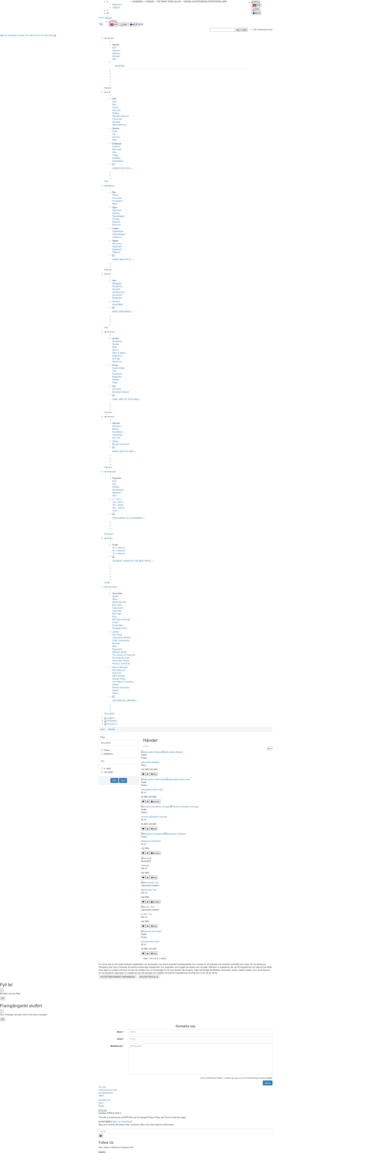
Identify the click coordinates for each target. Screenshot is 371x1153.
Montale (116, 643)
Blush (114, 203)
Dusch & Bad (118, 367)
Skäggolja (116, 283)
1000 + (115, 510)
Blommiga (116, 149)
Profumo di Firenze (121, 663)
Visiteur (115, 684)
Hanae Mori (117, 625)
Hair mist (116, 110)
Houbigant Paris (119, 628)
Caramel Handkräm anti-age (154, 816)
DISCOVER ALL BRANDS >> (125, 700)
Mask (114, 346)
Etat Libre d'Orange (121, 619)
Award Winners (119, 124)
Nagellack (116, 249)
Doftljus (115, 113)
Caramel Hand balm (150, 941)
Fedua (115, 622)
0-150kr (107, 768)
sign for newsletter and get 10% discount (27, 35)
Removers (117, 243)
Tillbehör (116, 252)
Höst (114, 139)
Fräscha (116, 146)
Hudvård (116, 50)
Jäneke (115, 631)
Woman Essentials (120, 687)
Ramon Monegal (120, 667)
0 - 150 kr (116, 499)
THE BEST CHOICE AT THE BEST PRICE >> (133, 560)
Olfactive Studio (119, 651)
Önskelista (112, 720)
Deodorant (117, 294)
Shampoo (116, 426)
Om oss (102, 1086)
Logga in (116, 7)
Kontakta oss (104, 1099)
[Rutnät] (144, 746)
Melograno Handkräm (151, 840)
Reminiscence (118, 670)
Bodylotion (117, 297)
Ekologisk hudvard (120, 391)
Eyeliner (116, 213)
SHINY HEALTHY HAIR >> (124, 451)
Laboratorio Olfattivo (121, 637)
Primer (115, 195)
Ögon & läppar (119, 352)
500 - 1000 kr (118, 507)
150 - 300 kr (117, 502)
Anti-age (116, 358)
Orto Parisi (117, 634)
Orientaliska (117, 160)
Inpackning (117, 434)
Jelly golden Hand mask (152, 789)
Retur (101, 1102)
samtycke (242, 1078)
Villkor (101, 1095)
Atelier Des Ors (119, 602)
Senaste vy (112, 723)
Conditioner (117, 431)
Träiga (115, 155)
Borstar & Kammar (120, 444)
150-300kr (108, 772)
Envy (114, 616)
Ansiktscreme (118, 291)
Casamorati (117, 607)
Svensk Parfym (119, 678)
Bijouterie (116, 492)
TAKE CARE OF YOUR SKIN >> (126, 399)
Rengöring (117, 286)
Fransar (116, 218)
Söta (114, 152)
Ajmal (114, 599)
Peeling (115, 344)
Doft (114, 47)
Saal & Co (116, 672)
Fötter (115, 382)
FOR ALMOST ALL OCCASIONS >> (128, 517)
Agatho (115, 596)
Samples (116, 121)
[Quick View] (147, 774)
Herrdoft (116, 289)
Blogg (101, 1105)
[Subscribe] (101, 1136)
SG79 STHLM (118, 675)
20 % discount (118, 547)
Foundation (117, 200)
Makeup (116, 53)
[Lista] (147, 746)
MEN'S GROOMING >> (123, 311)
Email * (120, 1038)
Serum (115, 349)
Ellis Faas (116, 613)
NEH (114, 646)
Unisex (115, 107)
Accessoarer (118, 489)
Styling (115, 441)
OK (2, 998)
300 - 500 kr (117, 504)
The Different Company (123, 681)
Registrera (117, 4)
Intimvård (116, 388)
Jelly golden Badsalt (150, 762)
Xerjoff (115, 690)
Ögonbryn (116, 210)
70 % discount (118, 553)
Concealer (117, 197)
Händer (115, 379)
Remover (116, 224)
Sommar (116, 136)
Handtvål (145, 865)
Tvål (114, 370)
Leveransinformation (108, 1089)
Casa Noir (116, 610)
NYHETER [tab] (119, 65)
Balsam (115, 428)
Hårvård (116, 56)
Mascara (116, 221)
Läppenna (117, 236)
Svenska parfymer (120, 115)
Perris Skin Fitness (120, 660)
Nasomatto (117, 649)
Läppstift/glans (119, 234)
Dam (114, 101)
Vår (114, 134)
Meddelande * (117, 1045)
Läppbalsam (118, 231)
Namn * (120, 1031)
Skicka (268, 1082)
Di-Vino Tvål (146, 914)
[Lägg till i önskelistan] (143, 774)
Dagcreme (117, 355)
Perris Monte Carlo (121, 657)
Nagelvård (117, 246)
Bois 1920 (116, 604)
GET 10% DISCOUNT (123, 1121)
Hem (114, 495)
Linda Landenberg (120, 640)
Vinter (115, 131)
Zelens (115, 693)
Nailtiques (108, 753)
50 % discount (118, 550)
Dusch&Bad (117, 304)
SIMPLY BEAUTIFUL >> (123, 259)
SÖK (114, 780)
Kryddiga (116, 157)
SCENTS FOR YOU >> (122, 168)
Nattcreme (117, 361)
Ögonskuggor (118, 216)
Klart (123, 780)
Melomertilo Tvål (148, 889)
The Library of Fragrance (123, 654)
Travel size (117, 118)
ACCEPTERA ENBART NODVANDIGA (117, 976)
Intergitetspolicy (106, 1092)
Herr (114, 59)
